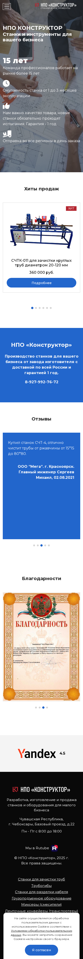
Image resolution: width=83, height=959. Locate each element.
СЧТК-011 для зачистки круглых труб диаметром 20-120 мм (41, 262)
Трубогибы (41, 885)
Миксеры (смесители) (41, 904)
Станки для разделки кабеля (41, 892)
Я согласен (41, 950)
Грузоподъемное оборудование (41, 898)
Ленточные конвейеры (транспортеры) (41, 911)
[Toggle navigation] (7, 6)
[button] (32, 308)
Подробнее (42, 283)
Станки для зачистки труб (41, 879)
